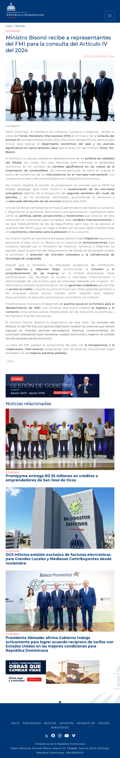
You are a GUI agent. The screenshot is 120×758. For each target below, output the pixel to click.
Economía (13, 31)
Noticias (20, 26)
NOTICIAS (50, 723)
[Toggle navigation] (109, 15)
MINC (10, 361)
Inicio (9, 26)
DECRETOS (67, 723)
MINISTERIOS (60, 727)
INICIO (15, 723)
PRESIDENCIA (32, 723)
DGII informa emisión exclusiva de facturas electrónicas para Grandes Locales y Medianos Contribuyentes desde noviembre (59, 558)
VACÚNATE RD (86, 723)
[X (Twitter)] (46, 735)
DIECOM (103, 723)
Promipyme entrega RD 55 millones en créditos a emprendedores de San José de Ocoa (52, 478)
